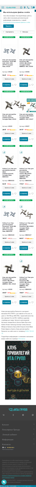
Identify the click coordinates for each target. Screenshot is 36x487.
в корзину (6, 85)
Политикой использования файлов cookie (16, 22)
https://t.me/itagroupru (18, 486)
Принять (8, 26)
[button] (7, 370)
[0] (32, 7)
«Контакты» (21, 339)
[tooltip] (3, 415)
